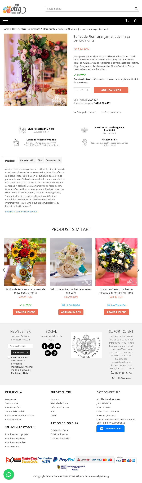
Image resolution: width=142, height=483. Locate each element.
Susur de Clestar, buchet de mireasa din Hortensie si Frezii (116, 291)
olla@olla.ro (123, 378)
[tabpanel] (35, 69)
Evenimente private (15, 438)
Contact (55, 399)
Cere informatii (112, 112)
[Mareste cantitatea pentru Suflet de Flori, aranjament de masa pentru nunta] (87, 90)
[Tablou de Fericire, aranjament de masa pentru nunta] (25, 262)
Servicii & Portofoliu (20, 427)
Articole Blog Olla (64, 423)
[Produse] (6, 21)
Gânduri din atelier (60, 438)
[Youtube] (58, 346)
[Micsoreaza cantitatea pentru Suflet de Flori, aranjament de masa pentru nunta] (76, 90)
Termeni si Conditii (14, 411)
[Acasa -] (20, 9)
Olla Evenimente (59, 434)
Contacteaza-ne (113, 428)
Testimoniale (11, 403)
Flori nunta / (50, 29)
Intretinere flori (13, 407)
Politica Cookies (13, 419)
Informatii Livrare (60, 407)
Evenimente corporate (16, 434)
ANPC (54, 415)
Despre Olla (13, 392)
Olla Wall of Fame (59, 430)
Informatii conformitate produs (21, 211)
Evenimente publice (15, 442)
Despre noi (10, 399)
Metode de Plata (59, 403)
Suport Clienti (61, 392)
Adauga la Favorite (86, 112)
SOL (53, 411)
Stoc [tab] (40, 160)
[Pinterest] (51, 346)
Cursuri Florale (12, 446)
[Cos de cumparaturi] (135, 20)
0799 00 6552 (123, 373)
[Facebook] (45, 346)
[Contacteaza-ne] (127, 20)
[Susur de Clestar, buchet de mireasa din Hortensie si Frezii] (116, 262)
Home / (7, 29)
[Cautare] (136, 9)
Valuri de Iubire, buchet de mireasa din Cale (71, 291)
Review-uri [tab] (53, 160)
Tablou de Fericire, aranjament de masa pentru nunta (25, 291)
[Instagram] (54, 353)
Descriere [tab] (10, 160)
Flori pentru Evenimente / (27, 29)
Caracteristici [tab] (27, 160)
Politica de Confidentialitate (21, 371)
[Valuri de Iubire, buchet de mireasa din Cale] (71, 262)
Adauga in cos (111, 90)
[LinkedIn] (48, 353)
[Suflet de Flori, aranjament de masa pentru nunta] (35, 69)
